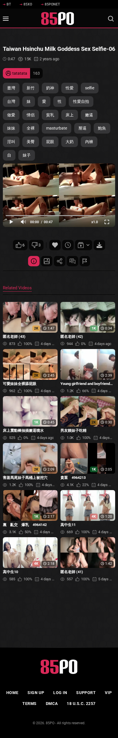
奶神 (50, 88)
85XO (27, 4)
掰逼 (82, 128)
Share (59, 261)
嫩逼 (89, 115)
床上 (70, 115)
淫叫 (11, 141)
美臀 (31, 141)
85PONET (52, 4)
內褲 (89, 141)
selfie (89, 88)
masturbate (56, 128)
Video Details (34, 261)
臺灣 (11, 88)
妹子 (27, 155)
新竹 (31, 88)
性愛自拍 (81, 101)
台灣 (11, 101)
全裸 (31, 128)
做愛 (11, 115)
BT (9, 4)
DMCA (52, 703)
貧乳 (50, 115)
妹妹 (11, 128)
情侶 (31, 115)
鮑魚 (102, 128)
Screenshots (46, 261)
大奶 (70, 141)
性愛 (70, 88)
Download (99, 245)
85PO (50, 723)
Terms (29, 703)
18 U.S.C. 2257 (81, 703)
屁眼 (50, 141)
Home (12, 692)
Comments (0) (72, 261)
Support (86, 692)
